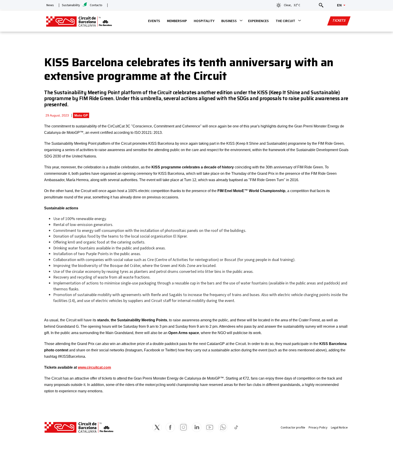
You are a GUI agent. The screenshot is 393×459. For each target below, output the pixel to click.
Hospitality (204, 20)
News (50, 5)
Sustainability (71, 5)
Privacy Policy (318, 427)
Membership (177, 20)
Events (154, 20)
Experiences (258, 20)
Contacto (96, 5)
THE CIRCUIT (285, 20)
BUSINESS (229, 20)
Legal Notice (339, 427)
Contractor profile (293, 427)
